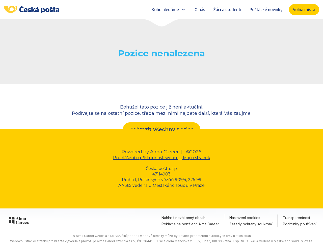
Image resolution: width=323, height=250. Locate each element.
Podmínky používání (299, 224)
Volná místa (304, 9)
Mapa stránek (196, 157)
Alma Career (164, 152)
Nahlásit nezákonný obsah (183, 218)
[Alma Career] (19, 221)
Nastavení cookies (244, 218)
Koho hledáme (165, 9)
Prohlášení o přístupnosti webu (145, 157)
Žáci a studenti (227, 9)
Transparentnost (296, 218)
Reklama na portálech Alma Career (190, 224)
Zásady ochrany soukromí (251, 224)
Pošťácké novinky (265, 9)
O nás (200, 9)
